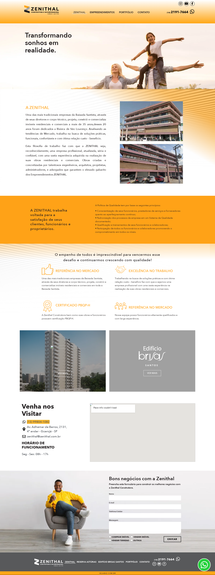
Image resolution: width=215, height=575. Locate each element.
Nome (111, 494)
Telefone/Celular (115, 512)
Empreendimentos (102, 12)
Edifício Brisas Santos (111, 562)
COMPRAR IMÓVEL (120, 537)
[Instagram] (180, 3)
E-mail (111, 503)
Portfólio (126, 12)
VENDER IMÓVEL (141, 537)
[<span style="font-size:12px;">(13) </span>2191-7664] (192, 11)
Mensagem (113, 520)
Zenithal (79, 12)
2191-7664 (177, 12)
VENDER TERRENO (120, 540)
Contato (144, 12)
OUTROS (137, 540)
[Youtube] (186, 3)
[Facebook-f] (192, 3)
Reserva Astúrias (86, 562)
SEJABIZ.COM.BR (107, 573)
